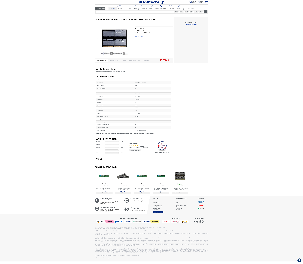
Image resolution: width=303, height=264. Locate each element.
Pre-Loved (155, 6)
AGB (177, 202)
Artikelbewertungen (113, 60)
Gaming (136, 9)
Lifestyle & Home (174, 9)
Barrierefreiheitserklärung (182, 205)
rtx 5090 (196, 11)
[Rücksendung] (138, 209)
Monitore (120, 9)
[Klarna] (109, 221)
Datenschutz (179, 204)
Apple (183, 9)
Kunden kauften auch (134, 60)
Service (173, 6)
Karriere (178, 209)
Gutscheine (182, 6)
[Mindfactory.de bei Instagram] (194, 221)
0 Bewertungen (139, 36)
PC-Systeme (128, 9)
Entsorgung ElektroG (157, 205)
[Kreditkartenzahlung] (146, 221)
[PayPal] (118, 221)
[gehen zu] (96, 135)
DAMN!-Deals (145, 6)
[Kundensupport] (192, 1)
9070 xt (182, 11)
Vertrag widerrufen (158, 212)
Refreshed (190, 9)
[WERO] (154, 221)
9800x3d (176, 11)
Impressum (179, 201)
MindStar (135, 6)
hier (138, 255)
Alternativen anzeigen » (191, 24)
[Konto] (200, 1)
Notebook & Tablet (146, 9)
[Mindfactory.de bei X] (203, 221)
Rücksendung (156, 202)
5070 (201, 11)
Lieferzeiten (155, 204)
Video (123, 60)
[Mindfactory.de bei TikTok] (200, 221)
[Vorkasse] (128, 221)
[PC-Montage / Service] (108, 209)
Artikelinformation (101, 60)
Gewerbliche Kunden (157, 206)
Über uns (178, 206)
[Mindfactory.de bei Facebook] (197, 221)
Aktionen (165, 6)
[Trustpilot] (201, 208)
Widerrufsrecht (156, 201)
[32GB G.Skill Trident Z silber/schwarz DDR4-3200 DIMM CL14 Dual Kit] (114, 38)
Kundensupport (156, 208)
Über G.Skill (145, 60)
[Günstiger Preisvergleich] (201, 205)
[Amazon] (100, 221)
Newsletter (155, 209)
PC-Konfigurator (124, 6)
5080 (191, 11)
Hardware (112, 9)
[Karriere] (108, 201)
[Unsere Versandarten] (175, 221)
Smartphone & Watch (160, 9)
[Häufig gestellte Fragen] (138, 200)
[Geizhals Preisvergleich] (201, 202)
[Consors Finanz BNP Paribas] (137, 221)
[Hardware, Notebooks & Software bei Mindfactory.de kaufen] (151, 2)
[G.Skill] (166, 60)
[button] (99, 38)
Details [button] (104, 179)
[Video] (126, 53)
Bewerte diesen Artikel (135, 150)
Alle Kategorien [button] (100, 9)
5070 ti (187, 11)
